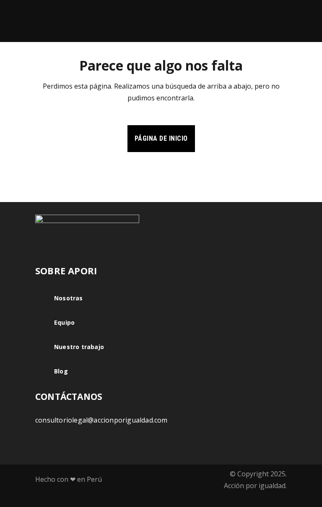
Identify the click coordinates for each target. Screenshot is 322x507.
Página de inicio (161, 138)
